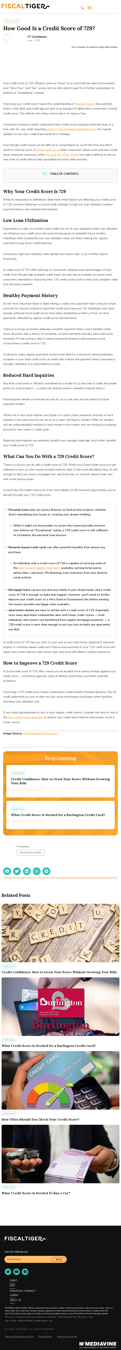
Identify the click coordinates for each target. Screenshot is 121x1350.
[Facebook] (25, 1272)
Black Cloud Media (47, 1317)
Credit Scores (11, 21)
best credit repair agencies (25, 717)
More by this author (30, 852)
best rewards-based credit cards (39, 568)
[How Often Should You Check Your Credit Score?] (60, 1080)
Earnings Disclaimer (67, 1336)
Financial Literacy (22, 1291)
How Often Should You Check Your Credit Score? (40, 1119)
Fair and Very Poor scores (62, 155)
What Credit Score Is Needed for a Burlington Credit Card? (58, 815)
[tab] (82, 8)
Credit (13, 1280)
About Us (15, 1300)
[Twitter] (8, 1272)
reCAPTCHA (11, 1264)
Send (59, 1259)
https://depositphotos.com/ (40, 733)
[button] (7, 871)
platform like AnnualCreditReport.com (71, 129)
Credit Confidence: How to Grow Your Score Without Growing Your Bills (59, 972)
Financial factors (85, 104)
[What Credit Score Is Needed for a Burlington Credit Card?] (60, 1006)
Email (7, 1254)
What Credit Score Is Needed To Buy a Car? (36, 1193)
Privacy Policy (45, 1336)
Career (14, 1295)
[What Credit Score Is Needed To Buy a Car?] (60, 1154)
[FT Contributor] (6, 38)
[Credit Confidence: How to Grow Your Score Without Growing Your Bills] (60, 933)
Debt (12, 1285)
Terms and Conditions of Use (19, 1336)
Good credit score (48, 150)
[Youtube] (16, 1272)
